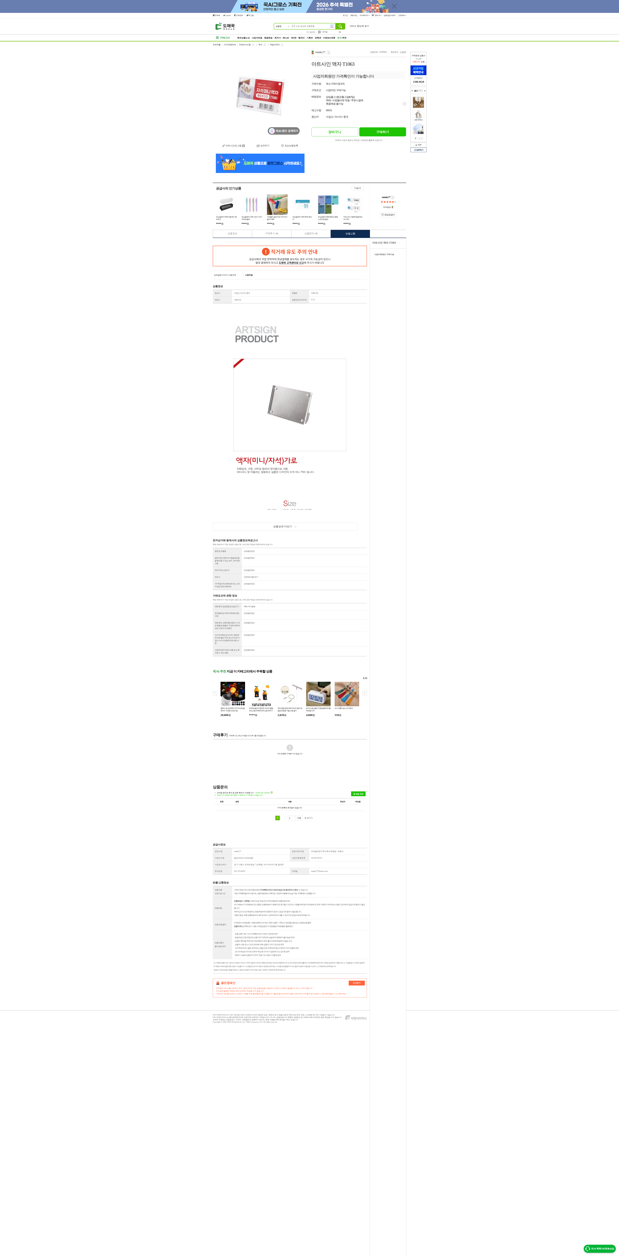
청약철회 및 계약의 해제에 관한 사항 (227, 614)
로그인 (345, 15)
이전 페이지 (419, 138)
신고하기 (357, 983)
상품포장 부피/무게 (299, 300)
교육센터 (239, 15)
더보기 (357, 188)
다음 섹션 (425, 91)
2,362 (402, 52)
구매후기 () (271, 233)
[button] (365, 693)
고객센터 (401, 15)
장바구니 (378, 15)
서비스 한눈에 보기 (359, 26)
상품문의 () (311, 233)
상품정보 (232, 233)
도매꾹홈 (217, 45)
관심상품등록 (291, 145)
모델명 (294, 293)
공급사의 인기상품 (228, 188)
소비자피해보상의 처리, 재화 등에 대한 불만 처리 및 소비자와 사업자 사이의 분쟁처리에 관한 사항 (227, 639)
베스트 (286, 38)
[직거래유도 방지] (290, 256)
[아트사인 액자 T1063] (260, 95)
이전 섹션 (412, 91)
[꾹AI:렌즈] (332, 26)
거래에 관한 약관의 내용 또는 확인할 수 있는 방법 (227, 651)
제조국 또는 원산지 (222, 570)
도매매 (217, 15)
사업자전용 (257, 38)
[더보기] (420, 90)
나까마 (228, 15)
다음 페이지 (422, 138)
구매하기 (382, 132)
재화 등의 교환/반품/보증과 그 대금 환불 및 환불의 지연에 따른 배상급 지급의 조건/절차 (227, 625)
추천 (341, 38)
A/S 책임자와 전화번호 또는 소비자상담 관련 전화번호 (227, 585)
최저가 (278, 38)
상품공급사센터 (390, 15)
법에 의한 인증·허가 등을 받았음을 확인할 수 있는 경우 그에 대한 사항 (227, 561)
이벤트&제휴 (329, 38)
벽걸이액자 (275, 45)
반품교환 (350, 233)
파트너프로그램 (233, 145)
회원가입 (354, 15)
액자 (260, 45)
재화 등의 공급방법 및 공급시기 (227, 606)
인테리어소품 (245, 45)
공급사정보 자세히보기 (392, 197)
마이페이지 (364, 15)
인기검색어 (311, 32)
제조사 (217, 300)
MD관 (293, 38)
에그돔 (251, 15)
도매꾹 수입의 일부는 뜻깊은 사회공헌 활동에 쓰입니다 (359, 140)
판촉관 (318, 38)
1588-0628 (418, 81)
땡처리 (301, 38)
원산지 (217, 293)
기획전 (310, 38)
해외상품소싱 (243, 38)
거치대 (325, 32)
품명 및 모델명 (220, 551)
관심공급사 (389, 214)
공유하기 (264, 145)
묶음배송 (268, 38)
